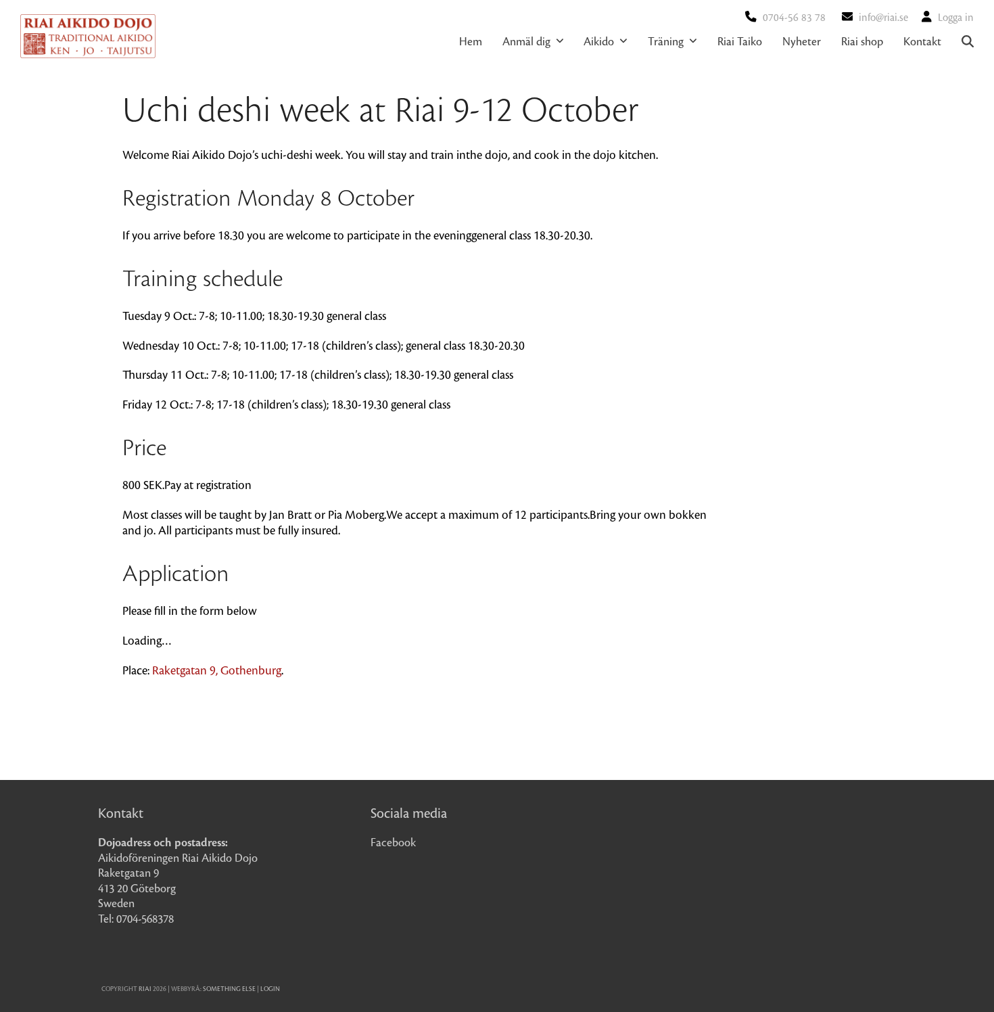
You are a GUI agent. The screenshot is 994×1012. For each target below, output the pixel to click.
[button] (967, 42)
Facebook (393, 843)
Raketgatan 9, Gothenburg (216, 670)
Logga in (956, 18)
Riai (145, 989)
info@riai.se (883, 18)
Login (270, 989)
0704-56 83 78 (794, 18)
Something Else (229, 989)
